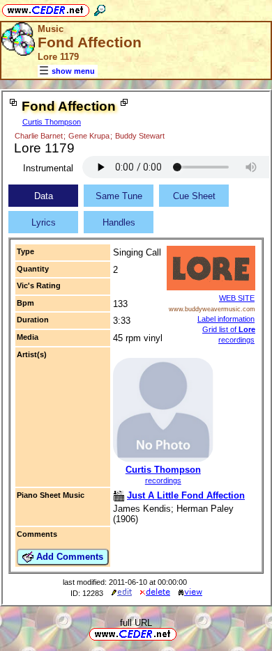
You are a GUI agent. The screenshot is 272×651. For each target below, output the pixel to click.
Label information (226, 319)
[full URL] (182, 633)
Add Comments (68, 556)
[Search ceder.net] (99, 8)
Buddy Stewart (140, 136)
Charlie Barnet (39, 136)
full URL (136, 623)
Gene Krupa (88, 136)
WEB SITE (237, 298)
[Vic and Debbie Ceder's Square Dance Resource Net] (45, 8)
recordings (163, 480)
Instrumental (48, 168)
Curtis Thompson (51, 122)
